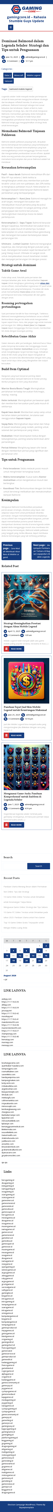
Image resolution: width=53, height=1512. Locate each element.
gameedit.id (7, 1359)
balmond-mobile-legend (21, 89)
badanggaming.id (9, 1362)
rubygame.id (7, 1278)
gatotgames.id (8, 1333)
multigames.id (8, 1472)
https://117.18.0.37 (10, 1030)
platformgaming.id (10, 1437)
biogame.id (6, 1319)
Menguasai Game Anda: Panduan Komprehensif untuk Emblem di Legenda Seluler (23, 797)
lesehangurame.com (10, 1063)
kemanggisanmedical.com (13, 1126)
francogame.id (8, 1365)
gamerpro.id (7, 1423)
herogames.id (8, 1214)
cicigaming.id (7, 1339)
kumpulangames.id (10, 1316)
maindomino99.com (10, 1022)
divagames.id (7, 1220)
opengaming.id (8, 1266)
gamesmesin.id (8, 1203)
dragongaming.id (9, 1446)
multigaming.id (8, 1452)
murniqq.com (7, 1042)
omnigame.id (7, 1313)
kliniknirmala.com (9, 1129)
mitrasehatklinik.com (10, 1120)
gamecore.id (7, 1232)
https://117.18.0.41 (10, 1019)
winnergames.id (9, 1269)
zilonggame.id (8, 1275)
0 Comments (14, 635)
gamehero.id (7, 1238)
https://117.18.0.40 (10, 1036)
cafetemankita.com (10, 1100)
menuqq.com (7, 1045)
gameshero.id (8, 1200)
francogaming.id (9, 1348)
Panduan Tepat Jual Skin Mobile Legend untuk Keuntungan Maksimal (25, 708)
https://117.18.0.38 (10, 1025)
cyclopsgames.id (9, 1391)
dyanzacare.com (9, 1152)
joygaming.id (7, 1403)
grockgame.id (8, 1284)
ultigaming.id (7, 1449)
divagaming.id (8, 1183)
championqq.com (9, 1033)
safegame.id (7, 1290)
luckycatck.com (8, 1083)
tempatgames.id (9, 1304)
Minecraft (18, 75)
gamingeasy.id (8, 1426)
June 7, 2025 (13, 804)
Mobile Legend (33, 75)
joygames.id (7, 1388)
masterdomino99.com (11, 1028)
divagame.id (7, 1258)
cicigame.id (6, 1376)
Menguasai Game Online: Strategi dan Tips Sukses (26, 907)
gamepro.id (7, 1486)
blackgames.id (8, 1336)
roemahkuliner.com (10, 1071)
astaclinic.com (8, 1144)
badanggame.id (8, 1379)
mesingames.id (8, 1217)
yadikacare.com (8, 1141)
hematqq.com (8, 1039)
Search (8, 858)
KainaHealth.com (9, 1135)
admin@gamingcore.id (35, 57)
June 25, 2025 (14, 714)
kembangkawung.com (11, 1109)
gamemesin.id (8, 1235)
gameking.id (7, 1481)
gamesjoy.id (7, 1385)
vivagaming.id (8, 1191)
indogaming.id (8, 1185)
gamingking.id (8, 1434)
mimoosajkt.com (9, 1106)
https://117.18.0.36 (10, 1001)
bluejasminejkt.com (10, 1091)
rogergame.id (8, 1371)
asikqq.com (6, 999)
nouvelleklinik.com (9, 1132)
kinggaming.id (8, 1440)
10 (7, 955)
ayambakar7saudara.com (13, 1065)
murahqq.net (7, 1016)
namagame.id (7, 1261)
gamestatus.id (8, 1484)
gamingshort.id (8, 1345)
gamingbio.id (7, 1293)
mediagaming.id (8, 1400)
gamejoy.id (6, 1417)
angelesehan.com (9, 1089)
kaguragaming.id (9, 1429)
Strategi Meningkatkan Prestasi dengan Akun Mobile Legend (22, 625)
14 (33, 955)
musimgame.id (8, 1249)
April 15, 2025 (14, 631)
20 (26, 960)
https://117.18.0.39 (10, 1007)
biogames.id (7, 1295)
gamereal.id (7, 1350)
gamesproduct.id (9, 1327)
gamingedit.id (8, 1342)
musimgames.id (8, 1226)
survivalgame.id (8, 1287)
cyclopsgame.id (8, 1411)
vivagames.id (7, 1223)
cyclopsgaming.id (9, 1408)
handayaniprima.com (11, 1077)
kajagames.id (7, 1397)
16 (46, 955)
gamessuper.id (8, 1212)
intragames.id (8, 1298)
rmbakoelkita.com (9, 1086)
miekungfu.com (8, 1097)
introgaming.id (8, 1301)
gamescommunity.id (10, 1382)
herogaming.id (8, 1180)
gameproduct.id (9, 1356)
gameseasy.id (8, 1457)
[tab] (11, 27)
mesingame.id (8, 1252)
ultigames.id (7, 1469)
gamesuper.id (8, 1243)
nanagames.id (8, 1405)
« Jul (5, 979)
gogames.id (7, 1466)
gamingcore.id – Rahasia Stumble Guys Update (26, 19)
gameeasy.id (7, 1478)
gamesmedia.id (8, 1394)
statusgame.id (8, 1197)
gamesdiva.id (7, 1209)
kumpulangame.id (9, 1322)
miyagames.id (8, 1330)
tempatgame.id (8, 1324)
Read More (17, 648)
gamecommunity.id (10, 1414)
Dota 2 (8, 75)
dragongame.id (8, 1492)
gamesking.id (7, 1460)
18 (13, 960)
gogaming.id (7, 1443)
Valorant (8, 81)
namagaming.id (8, 1188)
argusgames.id (8, 1272)
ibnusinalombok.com (10, 1146)
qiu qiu (4, 1162)
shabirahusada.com (10, 1138)
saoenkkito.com (8, 1074)
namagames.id (8, 1229)
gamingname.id (8, 1431)
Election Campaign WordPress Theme (25, 1504)
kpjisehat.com (8, 1117)
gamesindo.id (7, 1206)
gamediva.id (7, 1241)
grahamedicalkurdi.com (12, 1149)
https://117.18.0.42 (10, 1013)
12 (20, 955)
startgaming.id (8, 1194)
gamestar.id (7, 1246)
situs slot (44, 283)
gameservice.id (8, 1353)
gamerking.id (7, 1420)
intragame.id (7, 1310)
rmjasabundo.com (9, 1103)
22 (39, 960)
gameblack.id (7, 1368)
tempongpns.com (9, 1068)
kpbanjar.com (7, 1123)
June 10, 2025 (12, 57)
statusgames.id (8, 1475)
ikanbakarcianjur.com (11, 1115)
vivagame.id (7, 1255)
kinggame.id (7, 1489)
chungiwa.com (8, 1112)
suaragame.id (8, 1307)
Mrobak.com (7, 1094)
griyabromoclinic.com (11, 1155)
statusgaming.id (9, 1455)
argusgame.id (8, 1281)
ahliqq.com (6, 1004)
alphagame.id (7, 1374)
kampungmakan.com (10, 1080)
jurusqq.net (7, 1010)
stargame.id (7, 1264)
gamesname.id (8, 1463)
